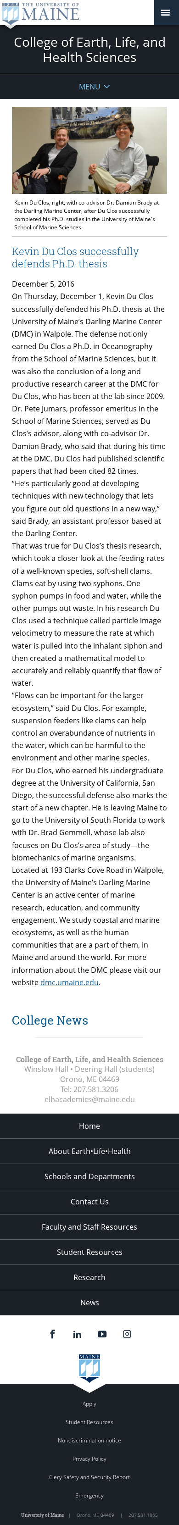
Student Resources (90, 1252)
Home (89, 1126)
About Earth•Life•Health (90, 1151)
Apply (89, 1404)
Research (89, 1277)
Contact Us (90, 1202)
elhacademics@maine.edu (90, 1099)
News (89, 1303)
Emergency (89, 1495)
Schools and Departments (90, 1176)
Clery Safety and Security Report (89, 1477)
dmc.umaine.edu (69, 982)
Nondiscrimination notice (89, 1440)
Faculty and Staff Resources (89, 1227)
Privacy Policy (89, 1459)
